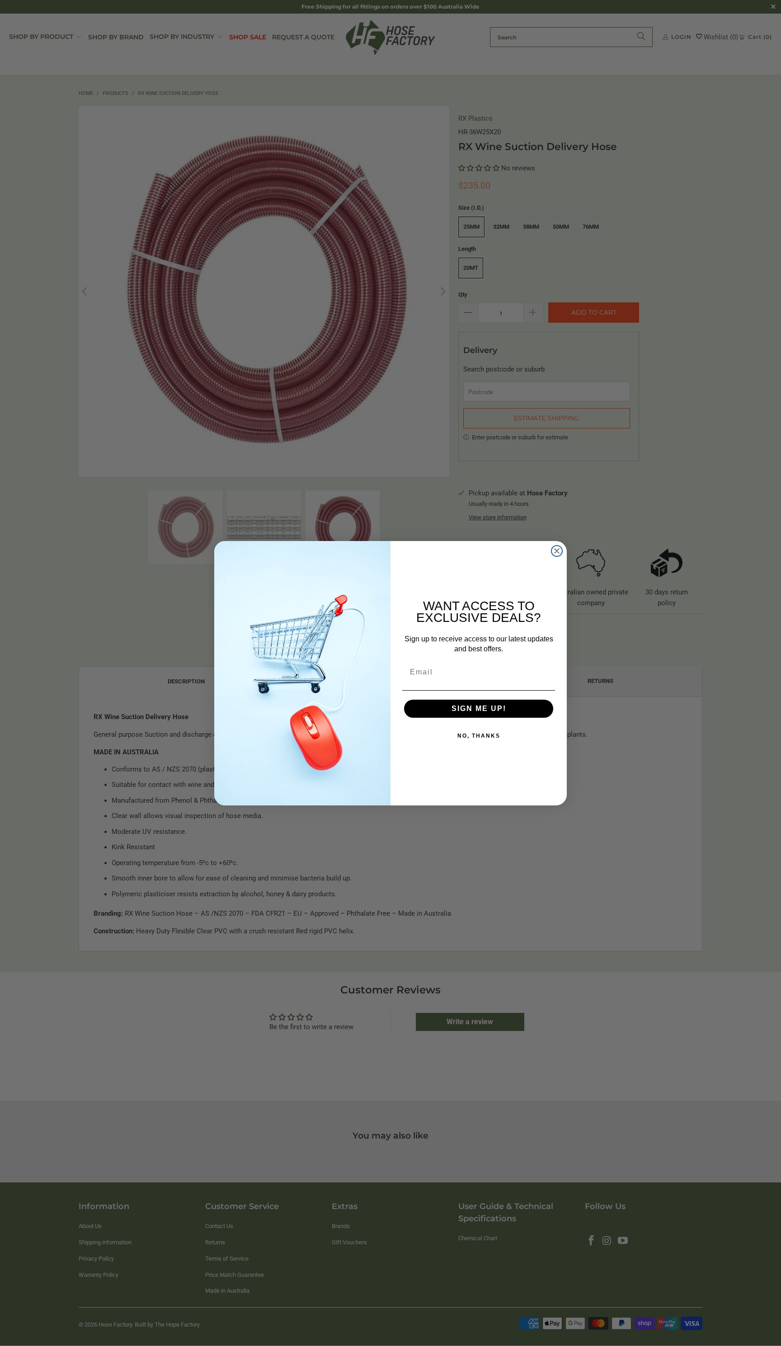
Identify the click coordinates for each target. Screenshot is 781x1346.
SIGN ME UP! (479, 708)
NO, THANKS (478, 736)
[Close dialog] (556, 551)
